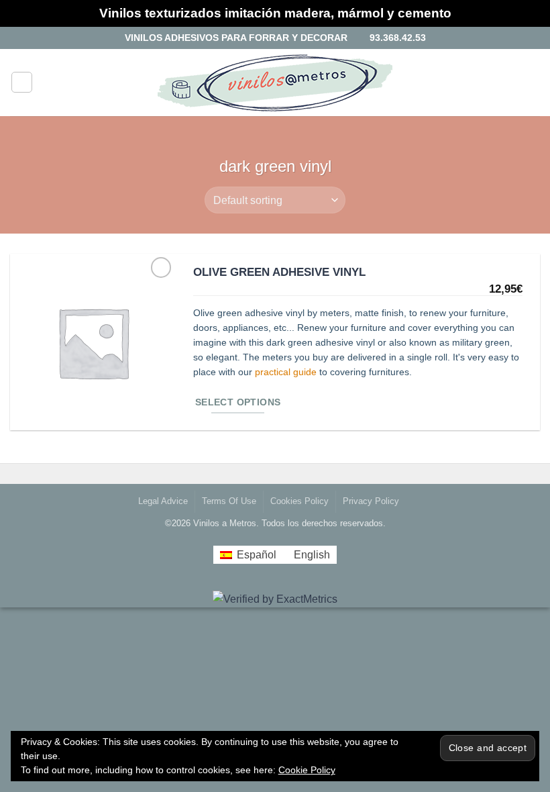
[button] (21, 82)
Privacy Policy (371, 501)
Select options (238, 402)
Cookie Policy (306, 769)
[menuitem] (247, 555)
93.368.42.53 (395, 37)
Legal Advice (163, 501)
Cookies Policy (299, 501)
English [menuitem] (312, 554)
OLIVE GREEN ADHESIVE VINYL (279, 272)
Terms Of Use (229, 501)
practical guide (286, 372)
